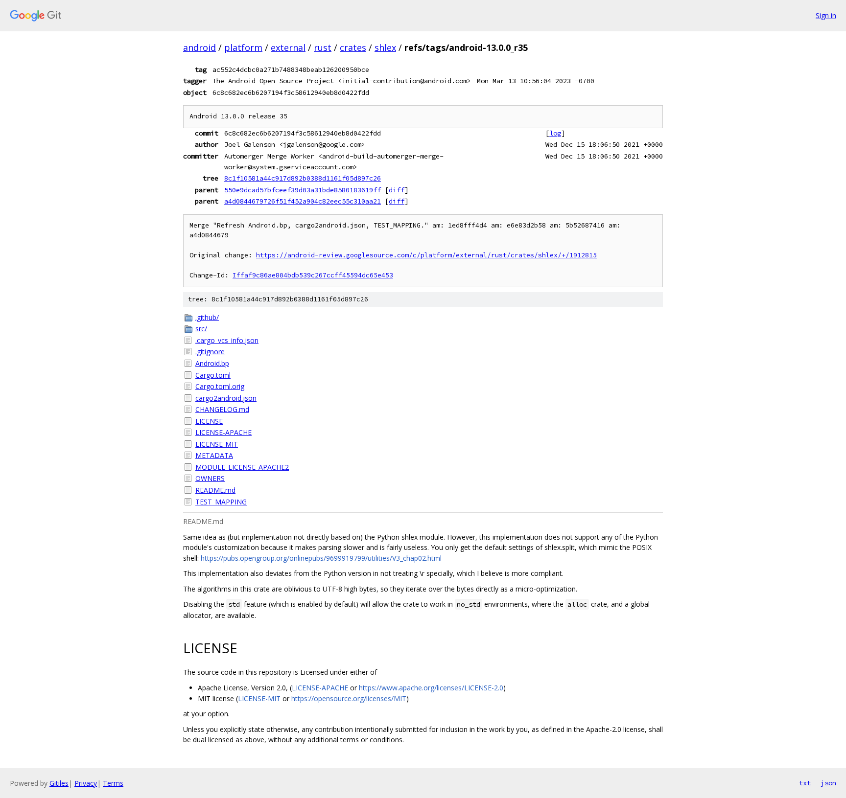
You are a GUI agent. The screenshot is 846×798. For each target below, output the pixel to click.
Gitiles (59, 783)
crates (353, 47)
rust (322, 47)
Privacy (85, 783)
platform (243, 47)
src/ (201, 328)
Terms (113, 783)
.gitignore (210, 351)
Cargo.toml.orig (219, 386)
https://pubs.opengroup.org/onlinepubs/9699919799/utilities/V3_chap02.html (321, 558)
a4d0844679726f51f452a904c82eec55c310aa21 (302, 201)
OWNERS (210, 478)
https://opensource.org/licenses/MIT (348, 698)
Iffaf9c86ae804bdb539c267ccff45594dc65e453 (313, 275)
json (828, 782)
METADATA (214, 455)
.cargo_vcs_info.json (226, 340)
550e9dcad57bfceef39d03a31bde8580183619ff (302, 189)
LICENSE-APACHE (223, 432)
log (555, 133)
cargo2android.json (226, 398)
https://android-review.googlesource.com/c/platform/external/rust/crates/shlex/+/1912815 (426, 255)
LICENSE (209, 421)
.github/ (207, 317)
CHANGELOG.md (222, 409)
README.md (215, 490)
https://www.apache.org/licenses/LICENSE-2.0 (431, 687)
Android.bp (212, 363)
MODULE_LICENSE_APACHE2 (242, 467)
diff (396, 189)
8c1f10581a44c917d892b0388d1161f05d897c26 (302, 178)
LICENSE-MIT (216, 444)
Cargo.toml (213, 375)
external (288, 47)
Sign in (826, 15)
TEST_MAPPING (221, 501)
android (199, 47)
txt (805, 782)
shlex (385, 47)
